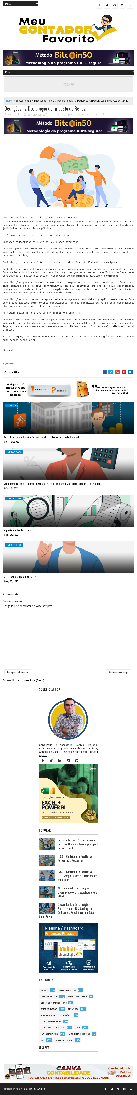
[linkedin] (130, 5)
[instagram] (122, 5)
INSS (78, 1027)
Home (9, 100)
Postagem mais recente (17, 672)
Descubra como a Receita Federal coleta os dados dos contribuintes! (41, 437)
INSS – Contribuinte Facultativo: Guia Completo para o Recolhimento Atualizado (77, 876)
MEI (43, 1040)
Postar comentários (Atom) (28, 680)
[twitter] (107, 5)
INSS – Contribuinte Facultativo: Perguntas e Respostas (75, 858)
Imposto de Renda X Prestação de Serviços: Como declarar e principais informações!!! (78, 844)
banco (44, 990)
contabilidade (23, 100)
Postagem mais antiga (118, 672)
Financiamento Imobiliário (56, 1015)
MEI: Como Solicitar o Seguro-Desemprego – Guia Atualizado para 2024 (77, 892)
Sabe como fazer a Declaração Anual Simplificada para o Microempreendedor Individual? (52, 483)
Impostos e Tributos (53, 1027)
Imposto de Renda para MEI (18, 530)
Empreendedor (49, 1009)
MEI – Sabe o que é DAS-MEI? (20, 577)
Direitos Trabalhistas (54, 1002)
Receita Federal (65, 100)
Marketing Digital (79, 1034)
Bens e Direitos (67, 990)
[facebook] (99, 5)
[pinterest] (114, 5)
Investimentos (49, 1034)
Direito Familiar (77, 996)
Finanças (73, 1009)
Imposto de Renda (44, 100)
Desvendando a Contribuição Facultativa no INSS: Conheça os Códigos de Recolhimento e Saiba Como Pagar (66, 910)
